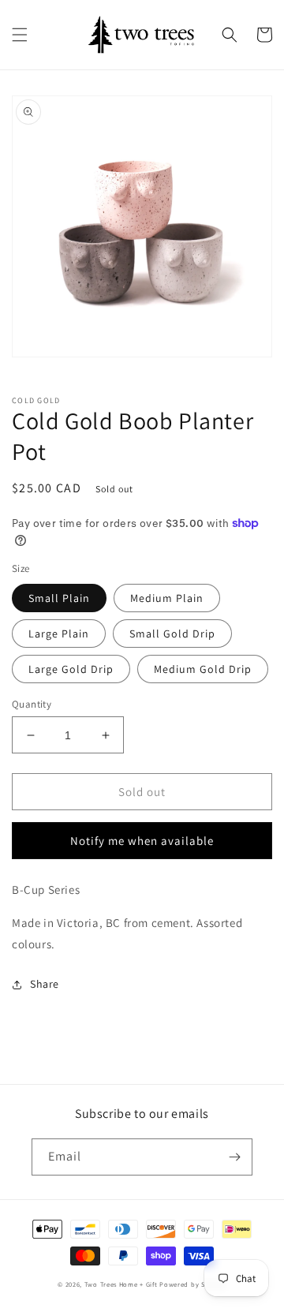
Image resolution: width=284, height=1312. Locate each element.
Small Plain (59, 598)
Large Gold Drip (71, 669)
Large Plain (58, 633)
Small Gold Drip (172, 633)
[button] (19, 34)
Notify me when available (142, 840)
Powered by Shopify (192, 1284)
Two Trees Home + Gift (121, 1284)
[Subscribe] (234, 1157)
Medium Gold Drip (203, 669)
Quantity (31, 704)
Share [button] (44, 984)
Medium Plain (167, 598)
